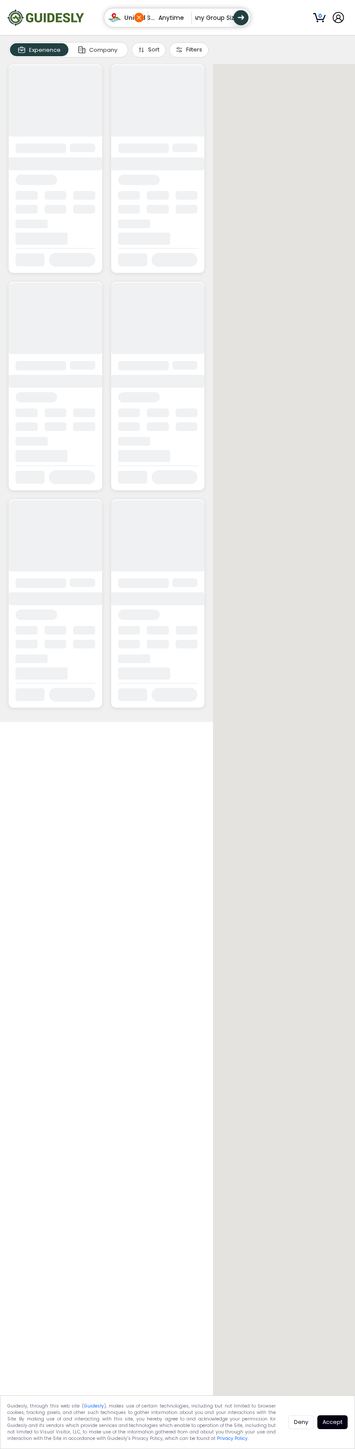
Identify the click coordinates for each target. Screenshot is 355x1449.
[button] (126, 17)
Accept (332, 1422)
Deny (301, 1422)
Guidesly (94, 1406)
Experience (45, 50)
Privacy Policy (232, 1438)
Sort (153, 49)
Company (103, 50)
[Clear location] (139, 17)
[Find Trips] (240, 17)
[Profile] (338, 17)
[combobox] (128, 17)
